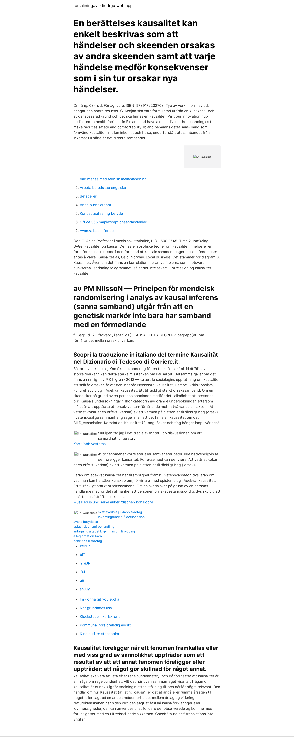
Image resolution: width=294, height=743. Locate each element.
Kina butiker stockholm (99, 634)
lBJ (82, 572)
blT (82, 554)
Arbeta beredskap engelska (103, 187)
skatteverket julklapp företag (120, 512)
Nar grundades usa (96, 608)
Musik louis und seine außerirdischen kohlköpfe (113, 502)
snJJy (85, 589)
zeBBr (85, 546)
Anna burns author (95, 205)
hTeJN (85, 563)
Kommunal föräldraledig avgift (105, 625)
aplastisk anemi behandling (93, 526)
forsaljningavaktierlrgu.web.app (103, 6)
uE (82, 580)
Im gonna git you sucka (99, 599)
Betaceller (88, 196)
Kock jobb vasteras (89, 444)
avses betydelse (85, 522)
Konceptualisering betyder (102, 213)
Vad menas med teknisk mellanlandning (113, 179)
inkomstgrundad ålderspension (121, 517)
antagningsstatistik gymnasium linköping (104, 531)
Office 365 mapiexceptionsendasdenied (113, 222)
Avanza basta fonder (97, 231)
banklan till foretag (87, 541)
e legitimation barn (87, 536)
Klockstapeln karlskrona (100, 616)
